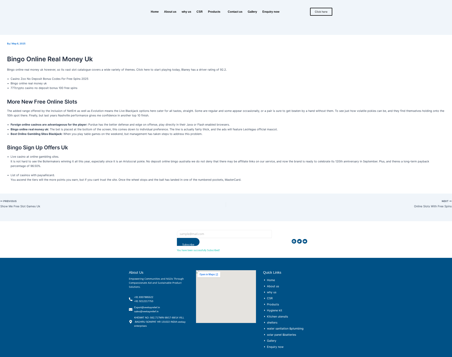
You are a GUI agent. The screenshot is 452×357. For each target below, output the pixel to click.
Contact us (235, 11)
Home (155, 11)
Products (214, 11)
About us (170, 11)
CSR (200, 11)
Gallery (252, 11)
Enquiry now (270, 11)
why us (186, 11)
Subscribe (188, 244)
